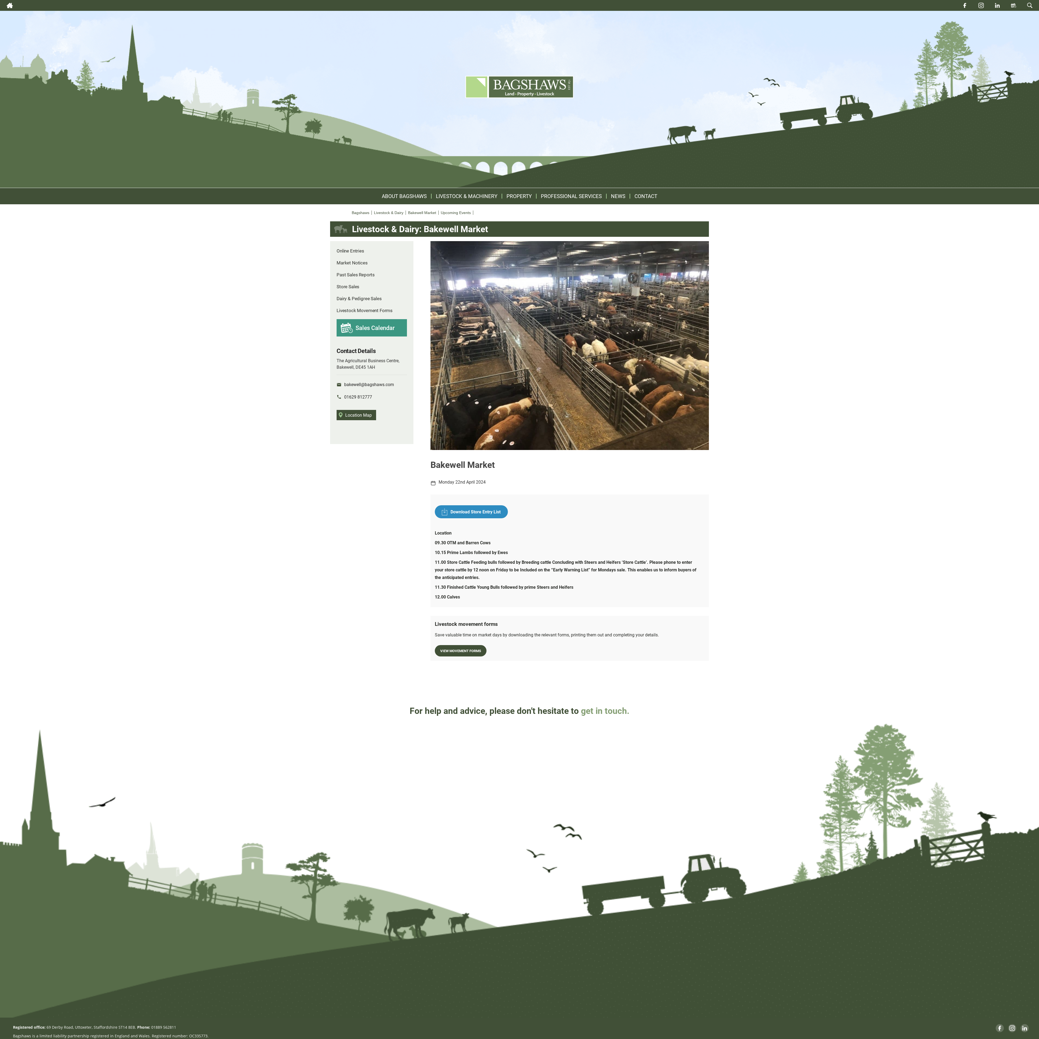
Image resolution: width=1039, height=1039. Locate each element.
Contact (645, 196)
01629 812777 (358, 397)
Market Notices (352, 263)
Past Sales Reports (356, 274)
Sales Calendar (375, 328)
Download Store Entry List (476, 511)
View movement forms (460, 650)
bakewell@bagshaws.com (369, 384)
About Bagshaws (404, 196)
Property (519, 196)
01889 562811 (163, 1027)
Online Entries (350, 251)
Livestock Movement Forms (365, 310)
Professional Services (571, 196)
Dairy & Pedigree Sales (359, 298)
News (618, 196)
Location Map (358, 415)
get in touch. (605, 710)
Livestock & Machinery (466, 196)
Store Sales (348, 286)
